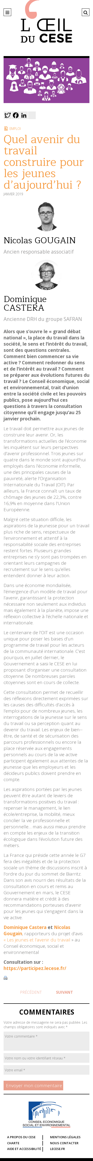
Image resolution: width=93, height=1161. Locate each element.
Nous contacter (64, 1143)
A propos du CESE (21, 1137)
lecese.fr (57, 1149)
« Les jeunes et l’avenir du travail (38, 940)
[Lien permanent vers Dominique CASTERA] (46, 288)
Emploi (15, 128)
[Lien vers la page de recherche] (85, 12)
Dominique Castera (25, 927)
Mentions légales (65, 1137)
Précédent (31, 992)
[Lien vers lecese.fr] (46, 1114)
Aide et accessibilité (24, 1149)
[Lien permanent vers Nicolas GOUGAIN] (46, 229)
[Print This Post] (5, 978)
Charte (13, 1143)
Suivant (64, 992)
